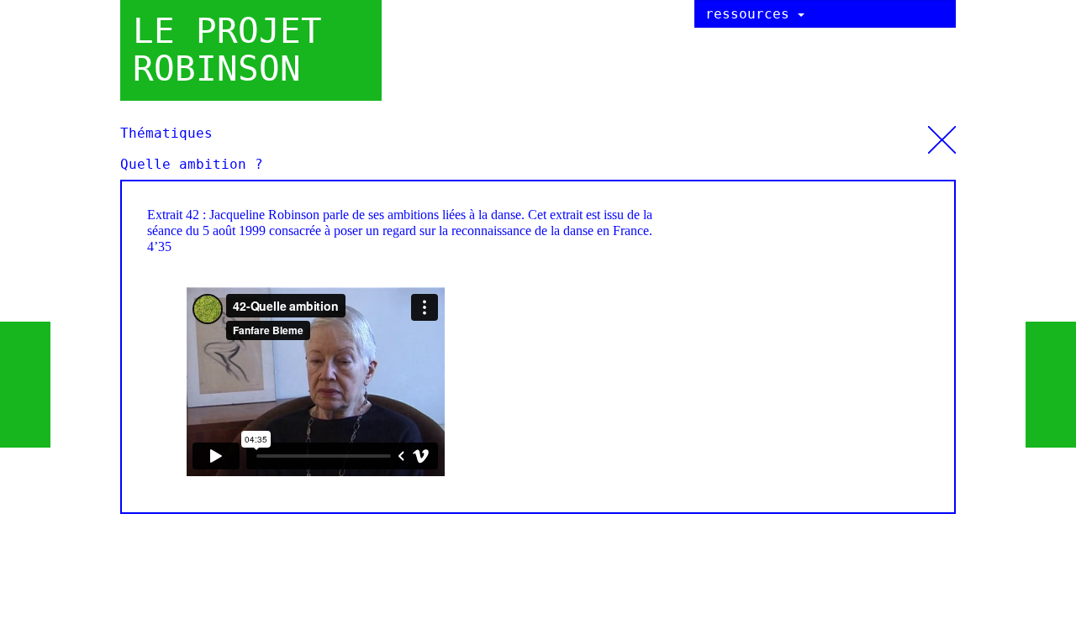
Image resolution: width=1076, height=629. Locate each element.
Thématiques (942, 134)
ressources (751, 14)
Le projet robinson (227, 50)
